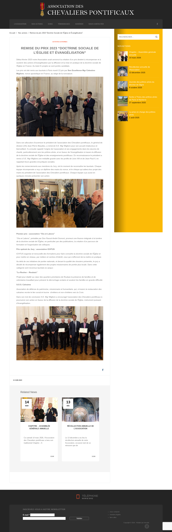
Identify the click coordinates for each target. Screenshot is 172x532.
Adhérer (79, 24)
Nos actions (37, 24)
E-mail (26, 515)
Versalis (146, 522)
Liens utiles (113, 517)
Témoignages (64, 24)
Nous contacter (96, 24)
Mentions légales (115, 514)
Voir (52, 456)
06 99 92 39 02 (87, 498)
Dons (50, 24)
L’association (20, 24)
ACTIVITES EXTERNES (59, 41)
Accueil (12, 33)
